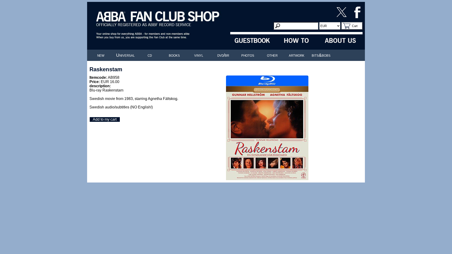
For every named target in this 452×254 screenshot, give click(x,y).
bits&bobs (321, 55)
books (174, 55)
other (272, 55)
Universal (125, 55)
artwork (296, 55)
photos (247, 55)
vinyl (198, 55)
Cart (355, 26)
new (100, 55)
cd (150, 55)
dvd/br (223, 55)
